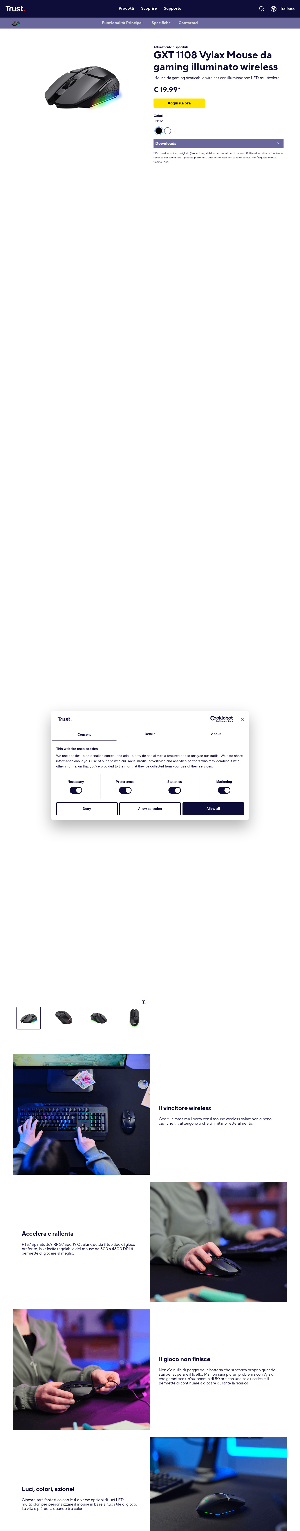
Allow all (213, 808)
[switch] (125, 790)
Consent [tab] (84, 734)
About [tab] (216, 734)
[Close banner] (242, 719)
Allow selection (150, 808)
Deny (87, 808)
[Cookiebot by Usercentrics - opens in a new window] (213, 719)
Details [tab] (150, 734)
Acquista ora (179, 103)
